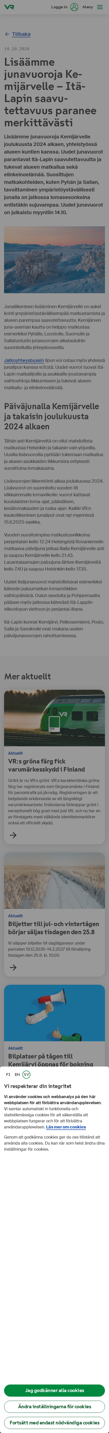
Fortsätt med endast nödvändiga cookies (54, 1423)
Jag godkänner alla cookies (54, 1390)
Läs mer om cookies (66, 1127)
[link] (8, 1075)
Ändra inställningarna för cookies (54, 1407)
